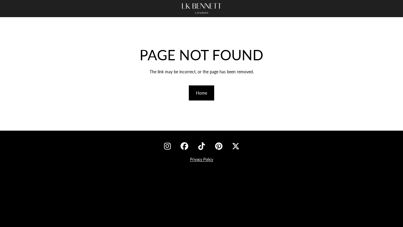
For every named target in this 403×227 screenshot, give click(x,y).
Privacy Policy (201, 159)
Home (201, 92)
